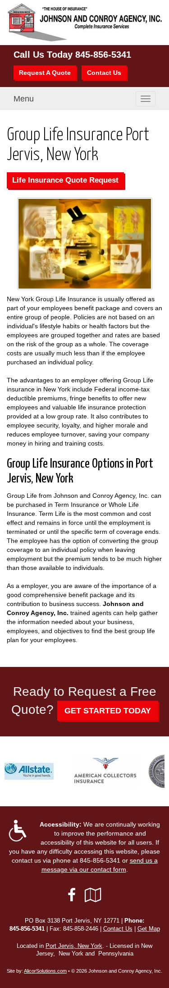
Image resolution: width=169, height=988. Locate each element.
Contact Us (104, 72)
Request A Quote (45, 72)
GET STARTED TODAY (107, 710)
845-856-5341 (103, 55)
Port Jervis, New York (74, 946)
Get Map (148, 929)
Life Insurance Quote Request (65, 180)
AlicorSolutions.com (45, 971)
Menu (24, 98)
